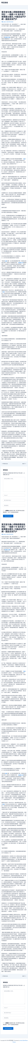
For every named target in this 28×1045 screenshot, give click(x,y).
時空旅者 (4, 3)
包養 (24, 158)
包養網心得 (20, 262)
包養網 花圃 (7, 37)
